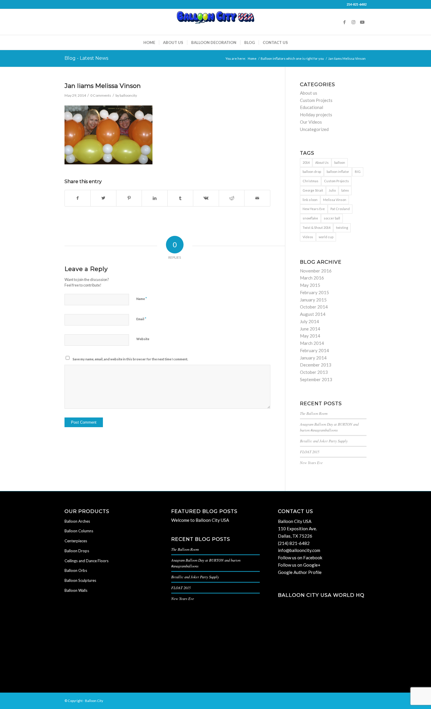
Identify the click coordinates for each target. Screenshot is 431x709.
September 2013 (316, 379)
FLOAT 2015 (309, 451)
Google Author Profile (300, 572)
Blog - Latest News (86, 58)
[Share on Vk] (205, 198)
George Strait (313, 190)
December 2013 (315, 364)
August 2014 (312, 314)
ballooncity (128, 95)
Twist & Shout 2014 (316, 227)
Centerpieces (76, 540)
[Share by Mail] (257, 198)
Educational (311, 107)
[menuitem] (149, 42)
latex (345, 190)
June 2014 (310, 328)
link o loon (310, 200)
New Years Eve (314, 209)
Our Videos (311, 122)
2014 (306, 162)
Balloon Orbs (76, 570)
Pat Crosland (340, 209)
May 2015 (310, 285)
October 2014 (314, 306)
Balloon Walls (76, 590)
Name (141, 298)
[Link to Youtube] (362, 22)
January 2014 (313, 357)
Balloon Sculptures (80, 580)
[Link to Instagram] (353, 22)
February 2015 (314, 292)
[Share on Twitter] (103, 198)
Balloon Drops (77, 550)
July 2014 (309, 321)
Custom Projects (316, 100)
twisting (342, 227)
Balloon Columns (79, 531)
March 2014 (312, 343)
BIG (358, 171)
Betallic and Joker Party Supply (324, 440)
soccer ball (332, 218)
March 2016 (312, 277)
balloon (339, 162)
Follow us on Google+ (299, 564)
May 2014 (310, 335)
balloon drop (312, 171)
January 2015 (313, 299)
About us (308, 93)
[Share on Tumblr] (180, 198)
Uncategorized (314, 129)
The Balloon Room (314, 413)
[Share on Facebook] (77, 198)
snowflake (310, 218)
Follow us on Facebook (300, 557)
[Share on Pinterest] (129, 198)
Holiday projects (316, 114)
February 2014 (314, 350)
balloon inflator (338, 171)
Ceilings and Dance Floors (86, 560)
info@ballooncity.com (299, 550)
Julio (332, 190)
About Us (322, 162)
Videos (308, 237)
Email (141, 318)
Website (142, 339)
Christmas (310, 181)
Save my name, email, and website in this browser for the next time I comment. (130, 359)
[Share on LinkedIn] (154, 198)
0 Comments (100, 95)
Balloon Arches (77, 521)
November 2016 (316, 270)
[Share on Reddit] (231, 198)
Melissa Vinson (334, 200)
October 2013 (314, 372)
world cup (326, 237)
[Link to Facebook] (344, 22)
